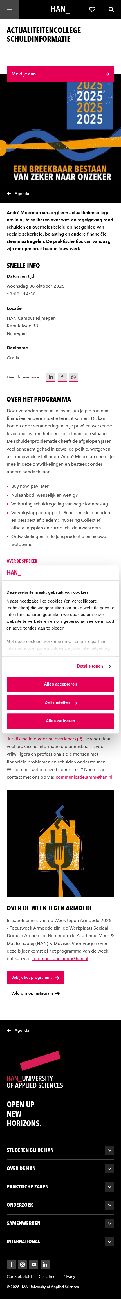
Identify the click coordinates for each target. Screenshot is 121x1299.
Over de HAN (21, 1168)
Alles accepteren (60, 684)
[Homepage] (60, 10)
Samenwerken (23, 1223)
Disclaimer (47, 1276)
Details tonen (90, 666)
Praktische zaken (27, 1186)
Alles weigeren (60, 720)
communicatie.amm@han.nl (84, 777)
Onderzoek (20, 1205)
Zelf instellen (57, 702)
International (23, 1241)
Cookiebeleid (19, 1276)
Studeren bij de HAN (30, 1150)
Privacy (68, 1276)
